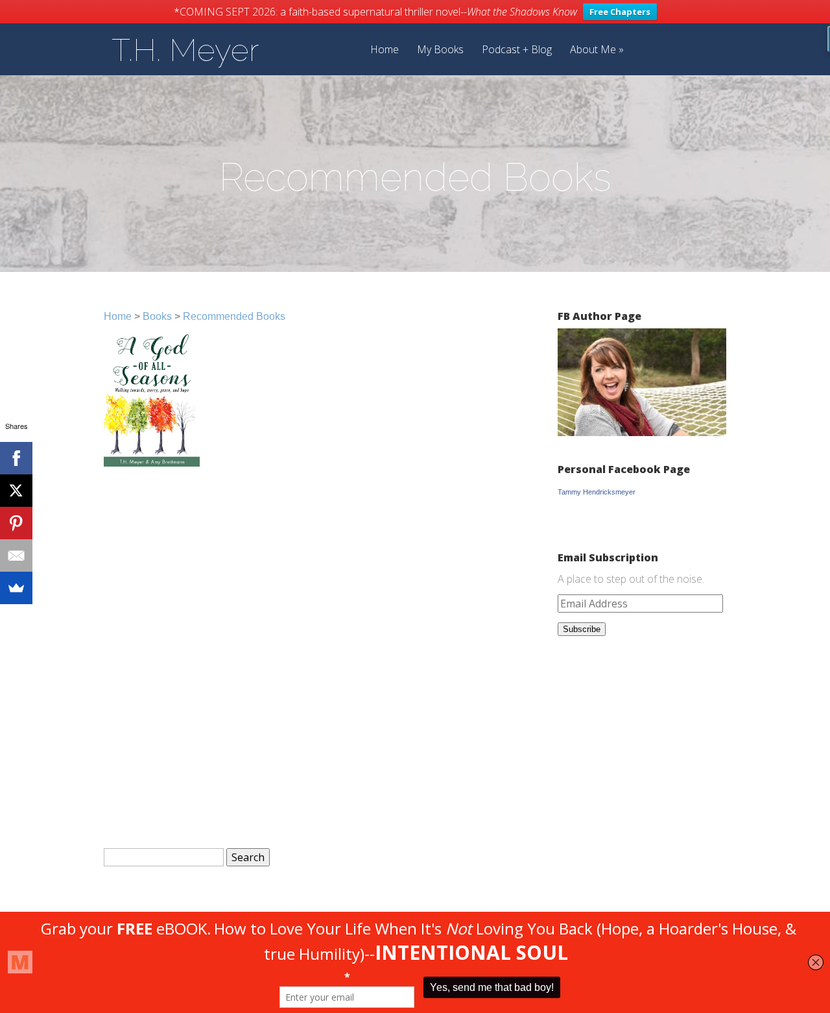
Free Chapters (619, 12)
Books (157, 316)
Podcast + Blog (517, 50)
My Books (440, 50)
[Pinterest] (16, 523)
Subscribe (581, 629)
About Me (593, 50)
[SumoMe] (16, 588)
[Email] (16, 555)
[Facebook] (16, 458)
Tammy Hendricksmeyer (596, 492)
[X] (16, 490)
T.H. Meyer (185, 50)
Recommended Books (234, 316)
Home (384, 50)
